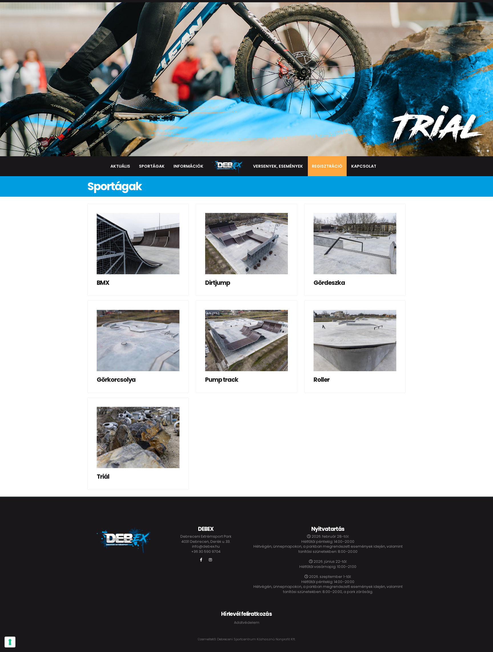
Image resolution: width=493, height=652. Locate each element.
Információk (188, 166)
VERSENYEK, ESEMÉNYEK (278, 166)
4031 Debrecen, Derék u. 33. (205, 541)
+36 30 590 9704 (206, 551)
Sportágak (152, 166)
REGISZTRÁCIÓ (327, 166)
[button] (478, 150)
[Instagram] (210, 560)
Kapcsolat (363, 166)
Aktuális (120, 166)
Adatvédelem (246, 622)
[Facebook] (201, 560)
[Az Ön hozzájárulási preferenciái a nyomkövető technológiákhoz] (10, 642)
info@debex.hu (206, 546)
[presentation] (8, 79)
